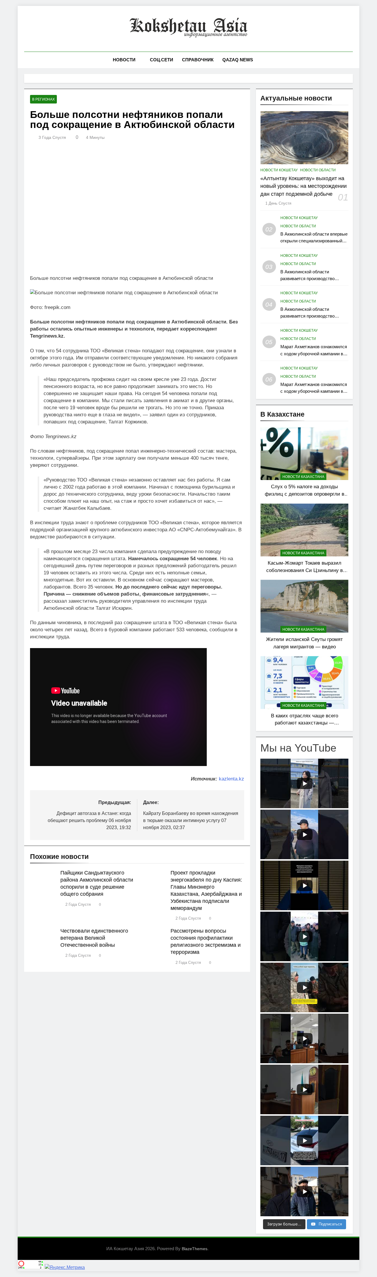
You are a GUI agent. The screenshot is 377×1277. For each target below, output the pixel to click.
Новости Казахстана (303, 477)
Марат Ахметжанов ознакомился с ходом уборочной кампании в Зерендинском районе (313, 353)
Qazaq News (237, 59)
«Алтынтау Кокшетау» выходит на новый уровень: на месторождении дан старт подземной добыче (303, 186)
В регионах (43, 99)
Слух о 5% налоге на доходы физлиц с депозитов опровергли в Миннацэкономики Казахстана (304, 494)
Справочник (198, 59)
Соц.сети (161, 59)
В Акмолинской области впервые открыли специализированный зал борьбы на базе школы (314, 240)
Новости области (318, 170)
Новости (124, 59)
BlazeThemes (194, 1248)
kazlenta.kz (231, 779)
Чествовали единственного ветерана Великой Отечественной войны (94, 938)
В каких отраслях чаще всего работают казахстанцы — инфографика (304, 723)
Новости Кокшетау (279, 170)
